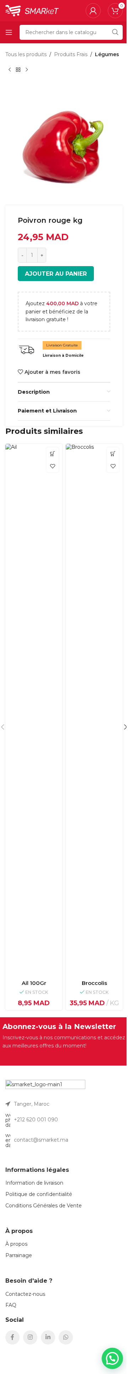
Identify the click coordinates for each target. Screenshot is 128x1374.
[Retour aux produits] (18, 69)
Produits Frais (70, 54)
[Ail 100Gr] (33, 710)
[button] (52, 453)
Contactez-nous (25, 1294)
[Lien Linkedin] (48, 1337)
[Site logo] (32, 10)
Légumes (107, 54)
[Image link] (45, 1086)
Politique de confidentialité (38, 1194)
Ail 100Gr (34, 983)
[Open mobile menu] (9, 32)
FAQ (10, 1305)
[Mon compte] (93, 11)
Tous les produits (26, 54)
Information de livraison (34, 1183)
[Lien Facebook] (12, 1337)
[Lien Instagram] (30, 1337)
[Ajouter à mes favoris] (52, 466)
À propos (16, 1244)
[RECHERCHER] (115, 32)
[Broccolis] (94, 710)
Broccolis (94, 983)
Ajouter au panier (56, 273)
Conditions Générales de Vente (43, 1205)
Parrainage (18, 1255)
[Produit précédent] (9, 69)
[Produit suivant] (26, 69)
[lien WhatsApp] (66, 1337)
